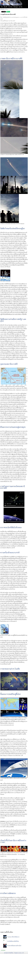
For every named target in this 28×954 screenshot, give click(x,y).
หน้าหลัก (2, 9)
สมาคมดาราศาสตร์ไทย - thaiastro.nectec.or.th (14, 953)
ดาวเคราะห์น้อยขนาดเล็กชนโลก (14, 946)
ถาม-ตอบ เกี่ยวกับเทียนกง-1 (13, 937)
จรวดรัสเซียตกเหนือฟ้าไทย (13, 941)
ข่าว (6, 9)
